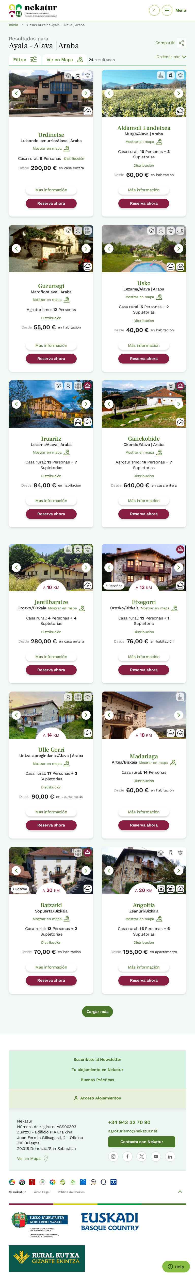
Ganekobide (143, 439)
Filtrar (19, 59)
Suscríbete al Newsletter (97, 1059)
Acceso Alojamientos (100, 1098)
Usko (144, 283)
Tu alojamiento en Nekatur (97, 1069)
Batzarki (51, 905)
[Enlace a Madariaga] (144, 715)
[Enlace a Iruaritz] (51, 403)
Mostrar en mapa (47, 148)
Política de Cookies (71, 1192)
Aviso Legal (42, 1192)
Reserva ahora (51, 203)
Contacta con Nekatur (141, 1141)
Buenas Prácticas (97, 1079)
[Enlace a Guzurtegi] (51, 248)
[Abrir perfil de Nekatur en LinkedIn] (170, 1156)
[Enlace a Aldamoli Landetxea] (144, 93)
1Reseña (20, 889)
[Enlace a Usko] (144, 248)
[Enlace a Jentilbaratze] (51, 567)
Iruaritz (51, 439)
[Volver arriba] (180, 1192)
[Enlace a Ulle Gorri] (51, 715)
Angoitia (144, 905)
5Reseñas (113, 586)
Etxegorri (144, 602)
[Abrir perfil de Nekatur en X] (142, 1156)
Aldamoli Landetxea (143, 128)
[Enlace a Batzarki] (51, 870)
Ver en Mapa (59, 59)
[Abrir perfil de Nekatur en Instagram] (113, 1156)
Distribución (74, 159)
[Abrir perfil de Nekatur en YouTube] (156, 1156)
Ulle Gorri (51, 750)
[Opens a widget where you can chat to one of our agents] (176, 1267)
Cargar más (98, 1011)
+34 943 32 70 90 (129, 1122)
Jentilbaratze (51, 602)
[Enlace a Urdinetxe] (51, 93)
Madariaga (144, 756)
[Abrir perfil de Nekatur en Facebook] (127, 1156)
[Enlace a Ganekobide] (144, 403)
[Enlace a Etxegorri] (144, 567)
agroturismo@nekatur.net (132, 1131)
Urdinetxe (51, 135)
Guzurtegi (51, 286)
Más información (51, 189)
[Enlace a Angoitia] (144, 870)
